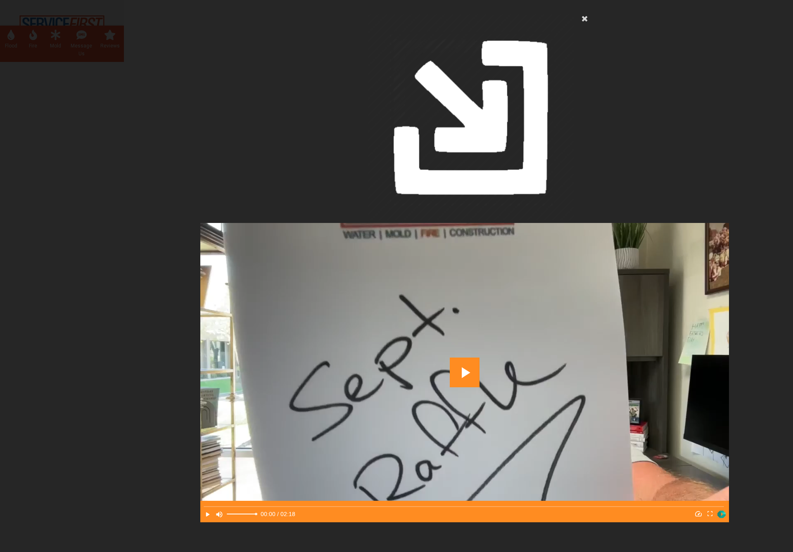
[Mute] (219, 514)
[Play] (208, 514)
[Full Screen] (710, 514)
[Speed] (698, 514)
